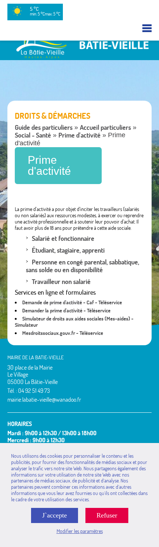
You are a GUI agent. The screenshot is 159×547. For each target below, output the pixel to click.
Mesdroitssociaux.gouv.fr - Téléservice (62, 333)
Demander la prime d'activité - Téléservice (66, 310)
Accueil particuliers (105, 127)
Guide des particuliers (43, 127)
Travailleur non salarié (61, 281)
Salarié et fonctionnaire (63, 238)
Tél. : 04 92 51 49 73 (28, 390)
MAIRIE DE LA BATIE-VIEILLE (35, 357)
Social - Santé (33, 135)
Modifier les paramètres (80, 531)
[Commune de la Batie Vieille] (79, 56)
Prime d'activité (79, 135)
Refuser (107, 515)
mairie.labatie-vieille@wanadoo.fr (44, 399)
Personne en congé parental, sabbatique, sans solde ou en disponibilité (82, 266)
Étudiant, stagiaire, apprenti (68, 250)
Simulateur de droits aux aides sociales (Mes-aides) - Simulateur (74, 321)
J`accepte (54, 515)
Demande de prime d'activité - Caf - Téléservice (72, 302)
